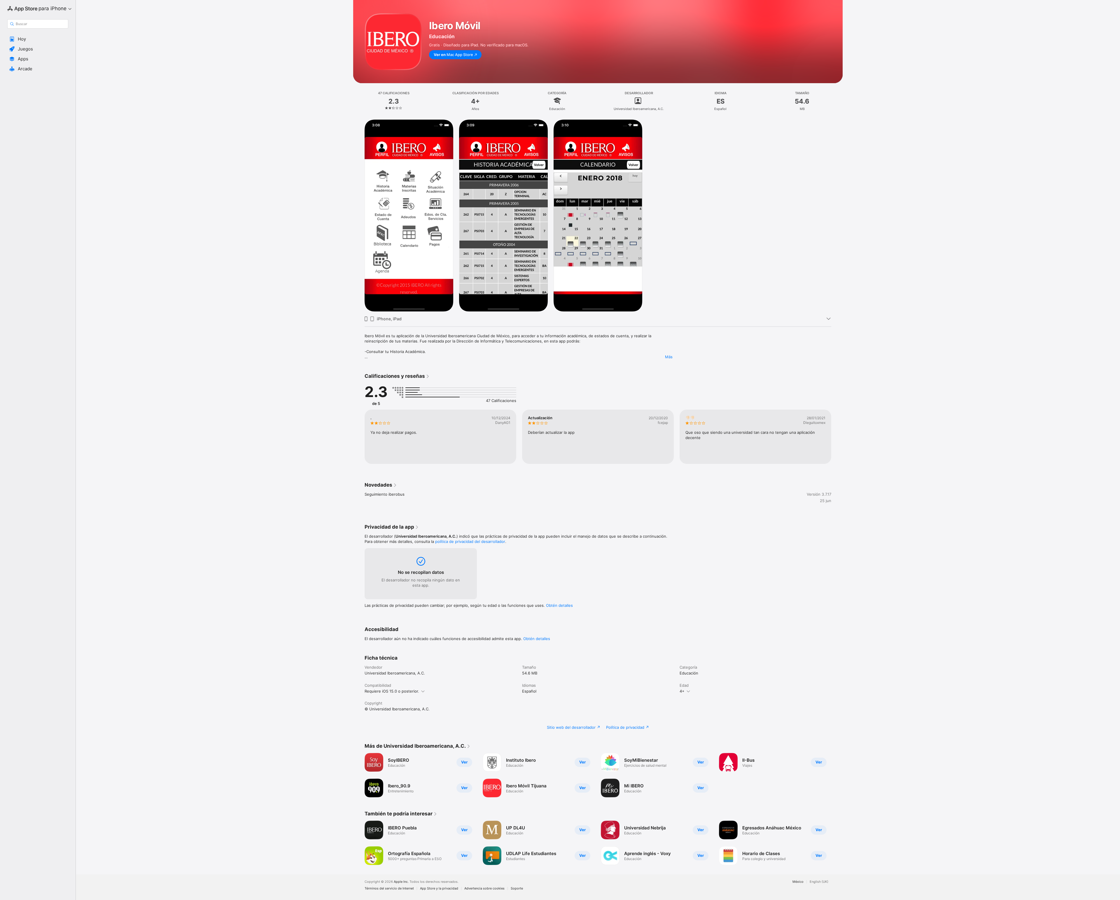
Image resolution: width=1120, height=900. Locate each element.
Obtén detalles (559, 605)
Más (669, 356)
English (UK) (819, 881)
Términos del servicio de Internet (389, 888)
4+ (682, 691)
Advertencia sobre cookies (484, 888)
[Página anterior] (359, 436)
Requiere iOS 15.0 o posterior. (392, 691)
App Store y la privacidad (439, 888)
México (798, 881)
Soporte (517, 888)
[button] (38, 39)
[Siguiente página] (837, 436)
